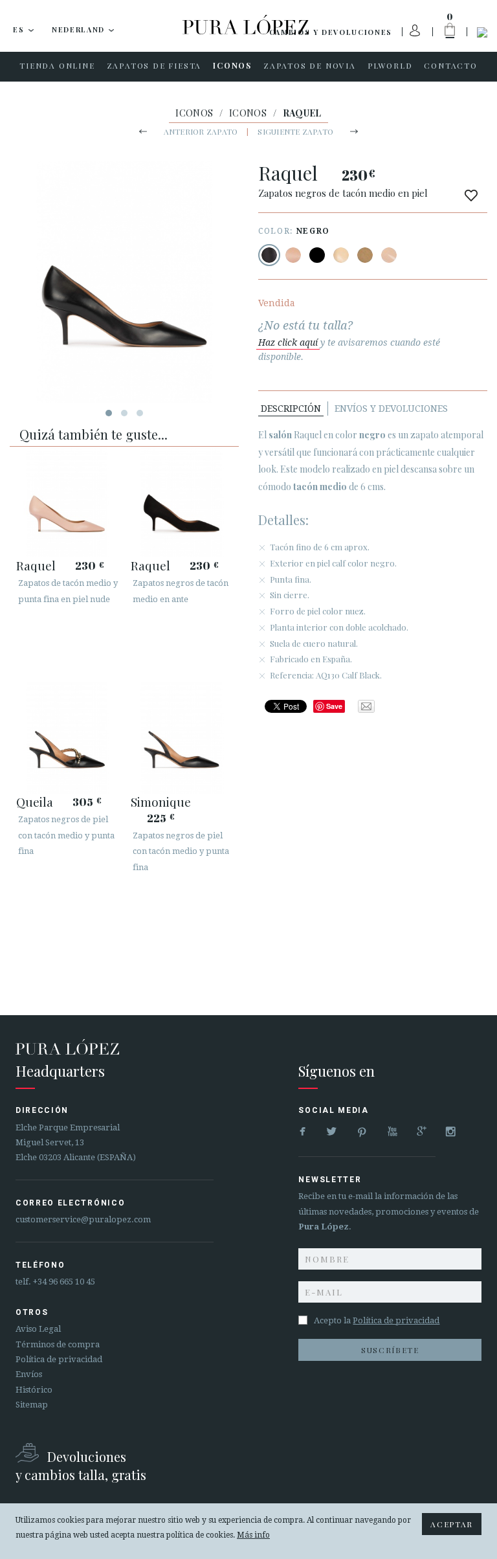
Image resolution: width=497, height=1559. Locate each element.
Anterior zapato (201, 131)
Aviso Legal (38, 1329)
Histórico (34, 1390)
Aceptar (451, 1524)
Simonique (161, 801)
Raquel (36, 565)
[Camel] (365, 255)
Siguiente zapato (295, 131)
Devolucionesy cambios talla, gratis (81, 1465)
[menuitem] (57, 67)
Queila (34, 801)
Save (334, 706)
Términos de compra (58, 1344)
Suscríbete (390, 1350)
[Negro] (269, 255)
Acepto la (376, 1320)
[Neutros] (341, 255)
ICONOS (194, 113)
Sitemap (32, 1404)
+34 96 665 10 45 (64, 1281)
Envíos (29, 1374)
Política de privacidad (59, 1359)
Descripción (291, 408)
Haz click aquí (288, 342)
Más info (253, 1535)
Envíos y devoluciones (391, 408)
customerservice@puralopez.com (83, 1219)
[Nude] (293, 255)
